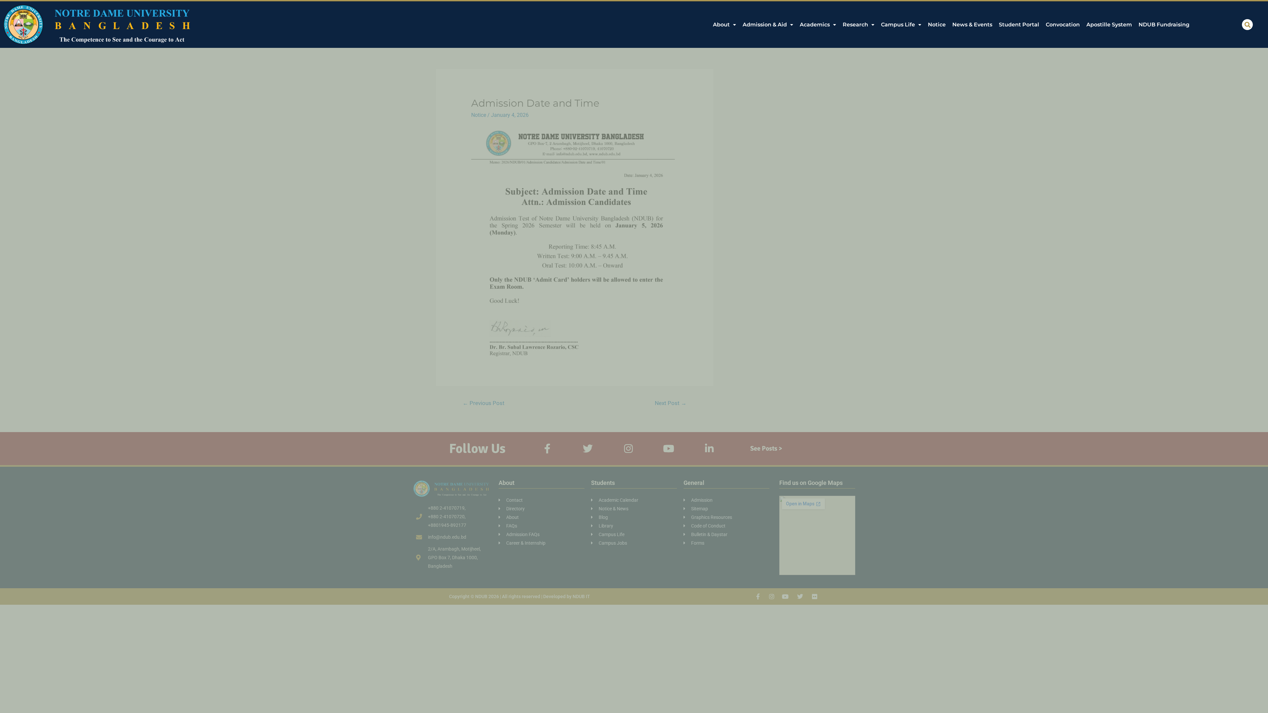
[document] (634, 356)
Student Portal (1019, 24)
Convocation (1063, 24)
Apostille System (1109, 24)
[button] (1247, 24)
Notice (937, 24)
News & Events (972, 24)
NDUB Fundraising (1164, 24)
